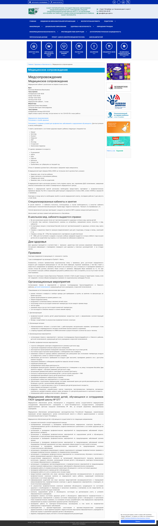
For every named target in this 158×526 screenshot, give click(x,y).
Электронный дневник (64, 52)
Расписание (79, 52)
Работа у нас (111, 151)
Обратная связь (34, 52)
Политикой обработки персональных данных (137, 518)
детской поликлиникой (42, 287)
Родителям (108, 21)
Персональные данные (38, 37)
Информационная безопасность (42, 32)
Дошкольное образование (55, 26)
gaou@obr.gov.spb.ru (105, 13)
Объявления (94, 52)
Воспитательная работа (90, 21)
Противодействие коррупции (72, 32)
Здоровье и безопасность (81, 26)
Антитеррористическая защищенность (105, 32)
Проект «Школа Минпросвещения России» (68, 37)
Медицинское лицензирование (38, 118)
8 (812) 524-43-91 (104, 11)
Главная (33, 21)
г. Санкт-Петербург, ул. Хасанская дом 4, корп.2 (114, 9)
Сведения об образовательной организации (57, 21)
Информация (35, 26)
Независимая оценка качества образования (124, 53)
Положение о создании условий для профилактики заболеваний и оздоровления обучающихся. (60, 123)
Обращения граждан (105, 26)
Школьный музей (96, 37)
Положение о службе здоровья (38, 120)
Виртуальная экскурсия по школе (49, 53)
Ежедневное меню (109, 52)
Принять (137, 521)
